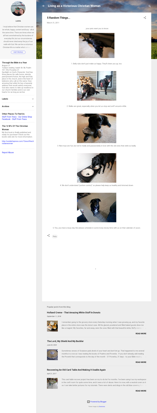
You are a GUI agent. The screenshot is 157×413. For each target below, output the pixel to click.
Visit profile (18, 52)
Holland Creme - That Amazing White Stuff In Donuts (73, 312)
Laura (18, 21)
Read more (141, 333)
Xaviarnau (102, 406)
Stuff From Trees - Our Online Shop (17, 117)
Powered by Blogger (98, 402)
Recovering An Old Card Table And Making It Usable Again (76, 370)
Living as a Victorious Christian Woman (74, 6)
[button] (144, 18)
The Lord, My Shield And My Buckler (65, 341)
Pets (55, 236)
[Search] (149, 6)
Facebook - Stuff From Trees (14, 119)
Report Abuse (8, 152)
